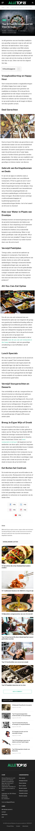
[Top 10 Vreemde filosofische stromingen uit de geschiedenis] (6, 725)
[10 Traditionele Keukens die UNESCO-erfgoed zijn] (17, 580)
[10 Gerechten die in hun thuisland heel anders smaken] (17, 555)
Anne (5, 30)
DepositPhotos (10, 802)
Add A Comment (17, 691)
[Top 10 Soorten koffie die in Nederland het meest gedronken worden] (17, 626)
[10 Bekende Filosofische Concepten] (6, 707)
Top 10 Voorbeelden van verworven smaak (15, 662)
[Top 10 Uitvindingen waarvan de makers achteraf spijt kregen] (6, 742)
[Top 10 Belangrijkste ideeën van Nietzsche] (6, 751)
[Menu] (3, 2)
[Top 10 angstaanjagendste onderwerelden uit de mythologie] (6, 716)
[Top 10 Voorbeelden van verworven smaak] (17, 651)
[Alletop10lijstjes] (17, 2)
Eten (4, 20)
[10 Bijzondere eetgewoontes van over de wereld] (17, 603)
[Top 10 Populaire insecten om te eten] (17, 674)
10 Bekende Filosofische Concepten (22, 705)
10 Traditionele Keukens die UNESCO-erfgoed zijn (17, 591)
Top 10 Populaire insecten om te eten (14, 685)
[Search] (32, 2)
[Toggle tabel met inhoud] (18, 69)
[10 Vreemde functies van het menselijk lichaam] (6, 734)
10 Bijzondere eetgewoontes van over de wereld (17, 614)
